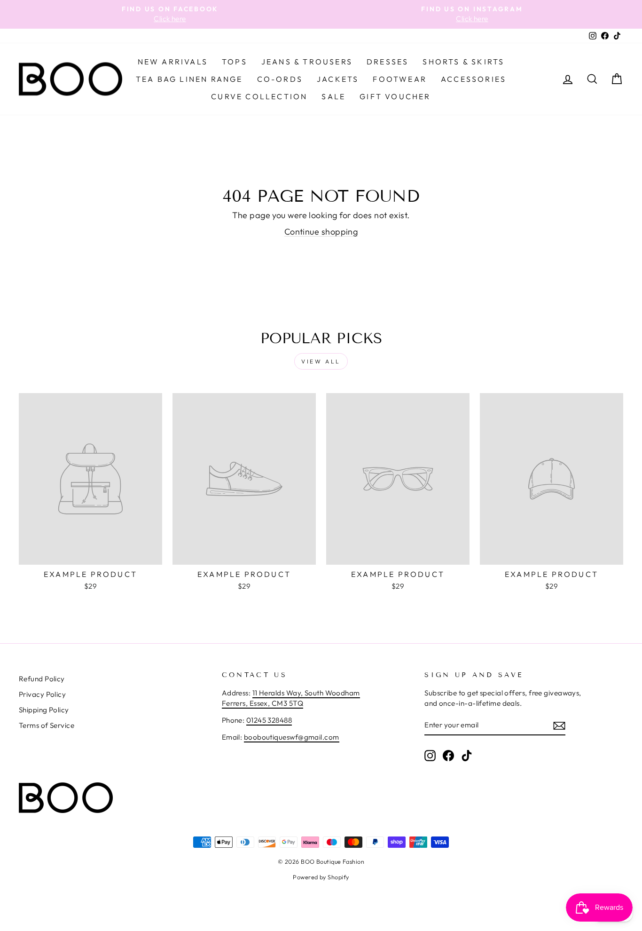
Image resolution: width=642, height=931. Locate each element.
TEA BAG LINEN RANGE (189, 79)
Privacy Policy (42, 694)
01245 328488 (269, 720)
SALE (333, 96)
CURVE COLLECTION (259, 96)
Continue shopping (321, 231)
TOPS (234, 61)
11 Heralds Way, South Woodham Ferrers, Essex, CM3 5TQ (291, 697)
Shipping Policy (44, 709)
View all (321, 361)
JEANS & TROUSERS (306, 61)
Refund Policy (42, 678)
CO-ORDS (280, 79)
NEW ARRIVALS (173, 61)
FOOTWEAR (400, 79)
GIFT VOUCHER (395, 96)
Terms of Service (46, 725)
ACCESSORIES (473, 79)
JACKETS (338, 79)
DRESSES (387, 61)
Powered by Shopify (321, 877)
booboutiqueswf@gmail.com (291, 737)
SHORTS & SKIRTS (463, 61)
